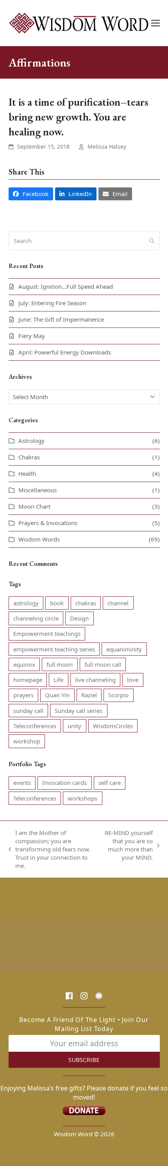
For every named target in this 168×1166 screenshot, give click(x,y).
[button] (155, 23)
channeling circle (36, 618)
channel (118, 603)
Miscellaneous (37, 490)
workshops (82, 798)
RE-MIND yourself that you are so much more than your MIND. (128, 845)
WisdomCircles (113, 726)
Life (58, 680)
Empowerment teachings (46, 633)
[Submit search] (151, 241)
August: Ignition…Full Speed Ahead (65, 286)
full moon (59, 664)
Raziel (89, 695)
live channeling (95, 680)
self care (109, 782)
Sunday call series (78, 710)
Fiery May (31, 336)
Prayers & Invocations (47, 523)
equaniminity (124, 649)
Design (79, 618)
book (57, 603)
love (132, 680)
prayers (23, 695)
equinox (24, 664)
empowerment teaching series (54, 649)
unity (74, 726)
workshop (26, 741)
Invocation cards (64, 782)
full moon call (102, 664)
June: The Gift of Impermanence (61, 319)
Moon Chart (34, 506)
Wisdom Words (39, 539)
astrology (26, 603)
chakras (85, 603)
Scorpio (118, 695)
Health (27, 473)
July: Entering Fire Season (52, 303)
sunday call (28, 710)
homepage (27, 680)
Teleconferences (34, 726)
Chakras (29, 457)
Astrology (31, 440)
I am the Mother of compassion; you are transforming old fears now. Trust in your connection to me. (49, 849)
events (22, 782)
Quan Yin (57, 695)
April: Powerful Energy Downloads (64, 352)
